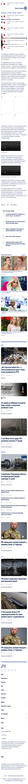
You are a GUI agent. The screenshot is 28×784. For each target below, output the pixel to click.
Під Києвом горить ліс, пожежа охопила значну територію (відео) (15, 222)
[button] (15, 674)
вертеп (3, 205)
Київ (2, 345)
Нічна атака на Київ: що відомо (13, 236)
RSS (5, 776)
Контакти (4, 735)
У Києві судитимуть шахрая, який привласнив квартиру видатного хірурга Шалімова (15, 243)
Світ (2, 556)
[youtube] (15, 670)
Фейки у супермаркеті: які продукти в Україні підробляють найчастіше (15, 229)
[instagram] (12, 670)
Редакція (4, 738)
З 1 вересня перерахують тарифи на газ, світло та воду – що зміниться (15, 215)
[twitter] (9, 670)
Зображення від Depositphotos (16, 776)
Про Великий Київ (6, 731)
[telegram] (2, 670)
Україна (3, 452)
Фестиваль (13, 205)
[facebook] (5, 670)
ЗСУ (8, 205)
